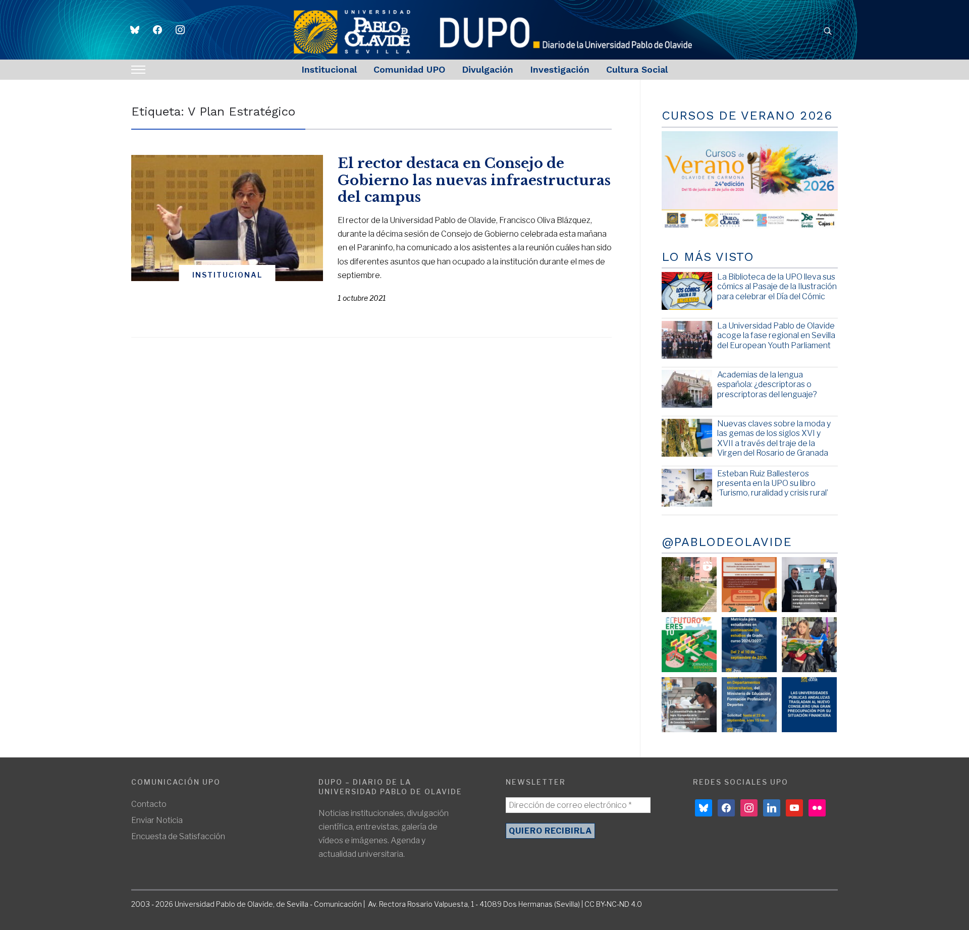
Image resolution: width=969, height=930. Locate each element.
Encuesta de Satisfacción (178, 836)
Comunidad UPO (409, 69)
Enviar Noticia (157, 820)
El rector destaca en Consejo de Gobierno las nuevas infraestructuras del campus (474, 180)
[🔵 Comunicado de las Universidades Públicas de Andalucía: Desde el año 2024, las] (809, 704)
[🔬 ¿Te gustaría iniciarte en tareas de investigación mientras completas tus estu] (749, 704)
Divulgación (487, 69)
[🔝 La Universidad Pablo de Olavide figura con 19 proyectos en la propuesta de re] (689, 704)
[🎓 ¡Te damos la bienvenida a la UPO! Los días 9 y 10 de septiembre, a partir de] (689, 644)
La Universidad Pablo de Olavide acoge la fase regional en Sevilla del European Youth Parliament (776, 335)
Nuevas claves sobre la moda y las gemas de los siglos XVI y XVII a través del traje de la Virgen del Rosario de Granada (774, 438)
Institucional (329, 69)
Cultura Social (637, 69)
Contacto (149, 804)
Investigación (559, 69)
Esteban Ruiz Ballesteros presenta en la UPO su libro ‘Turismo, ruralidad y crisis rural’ (772, 483)
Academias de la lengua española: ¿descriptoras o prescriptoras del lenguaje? (767, 384)
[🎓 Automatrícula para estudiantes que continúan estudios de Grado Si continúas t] (749, 644)
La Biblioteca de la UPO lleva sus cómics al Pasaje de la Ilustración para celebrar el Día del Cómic (777, 286)
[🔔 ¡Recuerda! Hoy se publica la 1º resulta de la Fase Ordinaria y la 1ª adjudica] (809, 644)
